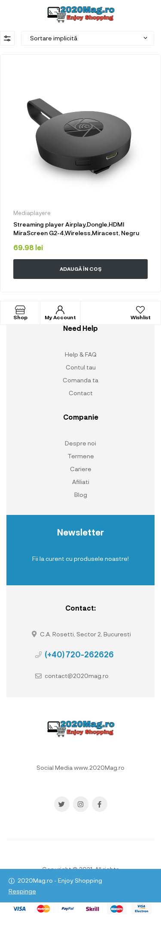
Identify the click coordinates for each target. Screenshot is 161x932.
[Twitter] (62, 804)
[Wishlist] (140, 310)
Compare (110, 287)
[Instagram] (80, 804)
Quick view (62, 287)
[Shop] (20, 310)
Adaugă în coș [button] (81, 269)
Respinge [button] (22, 891)
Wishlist (141, 317)
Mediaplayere (32, 212)
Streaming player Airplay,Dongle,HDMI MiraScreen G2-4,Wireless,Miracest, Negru (76, 228)
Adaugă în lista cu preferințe (142, 73)
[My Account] (60, 310)
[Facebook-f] (99, 804)
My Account (60, 317)
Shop (20, 317)
